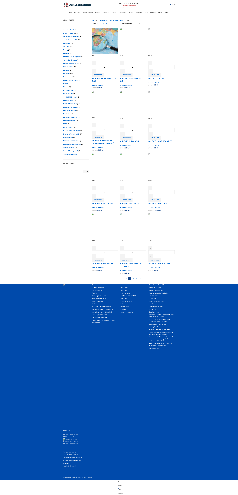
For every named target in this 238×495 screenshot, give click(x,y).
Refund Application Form (99, 315)
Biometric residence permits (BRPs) (160, 329)
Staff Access (124, 287)
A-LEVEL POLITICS (157, 203)
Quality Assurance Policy (156, 301)
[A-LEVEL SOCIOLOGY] (161, 226)
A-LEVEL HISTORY (157, 78)
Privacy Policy (153, 296)
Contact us (123, 285)
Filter (86, 171)
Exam (93, 285)
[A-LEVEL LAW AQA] (133, 104)
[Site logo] (77, 5)
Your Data (152, 304)
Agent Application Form (99, 296)
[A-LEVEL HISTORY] (161, 41)
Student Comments (98, 287)
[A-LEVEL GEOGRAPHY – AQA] (105, 41)
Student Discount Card (127, 312)
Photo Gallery (124, 306)
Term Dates (124, 298)
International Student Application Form (103, 309)
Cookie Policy (153, 298)
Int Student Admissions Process (101, 306)
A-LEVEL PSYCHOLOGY (104, 263)
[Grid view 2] (112, 24)
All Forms (95, 304)
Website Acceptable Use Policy (158, 293)
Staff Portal (123, 290)
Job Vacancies (124, 309)
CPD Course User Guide (99, 317)
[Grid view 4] (118, 24)
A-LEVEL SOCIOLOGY (159, 263)
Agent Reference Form (99, 298)
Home (94, 20)
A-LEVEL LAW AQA (129, 141)
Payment (94, 293)
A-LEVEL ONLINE (98, 85)
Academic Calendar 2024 (128, 296)
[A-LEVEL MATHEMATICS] (161, 104)
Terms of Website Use (156, 290)
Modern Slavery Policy (156, 306)
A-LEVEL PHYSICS (129, 203)
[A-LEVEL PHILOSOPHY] (105, 166)
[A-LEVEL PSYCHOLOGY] (105, 226)
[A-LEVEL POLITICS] (161, 166)
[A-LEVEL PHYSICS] (133, 166)
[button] (98, 75)
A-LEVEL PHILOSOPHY (103, 203)
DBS (121, 304)
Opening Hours (125, 293)
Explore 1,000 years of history (158, 324)
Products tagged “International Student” (111, 20)
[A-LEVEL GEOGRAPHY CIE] (133, 41)
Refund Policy (153, 309)
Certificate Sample (154, 312)
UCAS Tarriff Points (126, 301)
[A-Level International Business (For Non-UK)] (105, 103)
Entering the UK (154, 327)
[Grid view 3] (115, 24)
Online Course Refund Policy (158, 285)
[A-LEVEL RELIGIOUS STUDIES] (133, 226)
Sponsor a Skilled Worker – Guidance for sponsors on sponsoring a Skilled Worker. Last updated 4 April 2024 (161, 339)
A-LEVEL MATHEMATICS (160, 141)
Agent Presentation (97, 301)
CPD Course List (97, 290)
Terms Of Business (155, 287)
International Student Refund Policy (102, 312)
